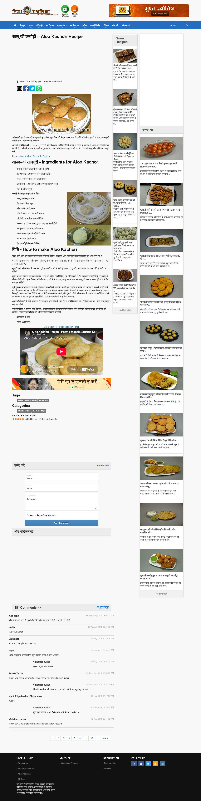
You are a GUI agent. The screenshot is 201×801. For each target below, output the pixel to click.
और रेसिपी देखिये (125, 310)
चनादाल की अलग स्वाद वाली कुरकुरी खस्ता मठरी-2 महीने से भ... (160, 303)
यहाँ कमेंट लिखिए (103, 607)
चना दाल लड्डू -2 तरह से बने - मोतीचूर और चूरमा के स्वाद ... (161, 349)
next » (105, 738)
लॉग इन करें (126, 25)
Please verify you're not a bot (41, 515)
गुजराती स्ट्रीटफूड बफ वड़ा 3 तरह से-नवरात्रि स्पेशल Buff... (158, 577)
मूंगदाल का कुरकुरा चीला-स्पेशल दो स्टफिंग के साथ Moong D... (160, 395)
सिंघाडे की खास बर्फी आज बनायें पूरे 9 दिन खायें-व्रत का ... (125, 67)
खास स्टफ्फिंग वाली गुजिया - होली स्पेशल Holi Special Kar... (123, 156)
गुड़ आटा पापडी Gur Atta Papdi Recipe (158, 440)
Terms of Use (110, 763)
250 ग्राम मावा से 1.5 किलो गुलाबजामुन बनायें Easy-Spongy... (158, 165)
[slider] (18, 419)
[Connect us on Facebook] (134, 763)
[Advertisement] (61, 59)
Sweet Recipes (121, 40)
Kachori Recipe (39, 410)
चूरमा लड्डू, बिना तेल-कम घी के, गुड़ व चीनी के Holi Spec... (123, 202)
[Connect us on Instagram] (162, 763)
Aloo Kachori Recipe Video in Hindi (61, 326)
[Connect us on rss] (155, 763)
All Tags (21, 779)
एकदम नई (147, 129)
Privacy (107, 768)
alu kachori (43, 400)
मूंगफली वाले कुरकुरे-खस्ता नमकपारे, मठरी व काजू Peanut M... (160, 211)
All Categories (24, 773)
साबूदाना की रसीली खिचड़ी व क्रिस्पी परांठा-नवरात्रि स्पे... (158, 531)
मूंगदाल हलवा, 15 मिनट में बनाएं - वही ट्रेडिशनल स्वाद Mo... (125, 111)
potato (20, 400)
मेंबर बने (115, 25)
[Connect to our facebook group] (141, 763)
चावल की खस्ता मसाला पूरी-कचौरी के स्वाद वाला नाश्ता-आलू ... (159, 485)
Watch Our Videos (69, 763)
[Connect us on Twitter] (148, 763)
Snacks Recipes (24, 410)
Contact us (23, 763)
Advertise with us (26, 768)
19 (92, 738)
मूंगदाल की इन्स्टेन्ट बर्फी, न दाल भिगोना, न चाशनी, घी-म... (160, 257)
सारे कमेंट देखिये (103, 465)
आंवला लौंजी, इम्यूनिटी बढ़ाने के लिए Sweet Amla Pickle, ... (124, 287)
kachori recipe (30, 400)
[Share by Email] (20, 88)
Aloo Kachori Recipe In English (35, 156)
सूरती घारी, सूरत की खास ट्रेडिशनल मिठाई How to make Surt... (123, 245)
